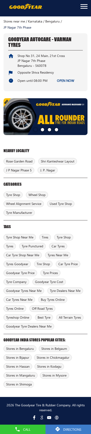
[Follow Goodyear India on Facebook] (34, 417)
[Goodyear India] (26, 6)
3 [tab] (49, 129)
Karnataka (35, 21)
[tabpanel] (46, 116)
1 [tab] (35, 129)
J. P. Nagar (47, 170)
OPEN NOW (65, 80)
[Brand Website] (56, 417)
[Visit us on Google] (41, 417)
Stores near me (14, 21)
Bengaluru (52, 21)
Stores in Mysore (54, 375)
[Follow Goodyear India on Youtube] (49, 417)
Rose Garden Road (19, 161)
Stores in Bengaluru (20, 348)
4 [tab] (56, 129)
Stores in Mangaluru (20, 375)
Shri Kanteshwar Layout (57, 161)
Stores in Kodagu (49, 366)
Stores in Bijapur (17, 357)
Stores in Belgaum (54, 348)
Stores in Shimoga (19, 384)
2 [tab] (42, 129)
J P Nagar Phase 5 (19, 170)
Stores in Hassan (18, 366)
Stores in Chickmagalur (53, 357)
